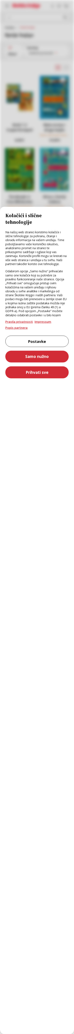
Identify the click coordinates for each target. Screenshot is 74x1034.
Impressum (43, 322)
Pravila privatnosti (19, 322)
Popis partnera (16, 328)
